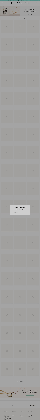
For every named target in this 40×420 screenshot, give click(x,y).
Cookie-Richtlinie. (13, 214)
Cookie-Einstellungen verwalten (12, 217)
